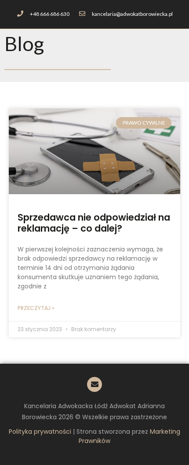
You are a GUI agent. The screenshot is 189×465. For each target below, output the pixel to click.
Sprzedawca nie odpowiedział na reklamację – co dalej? (94, 223)
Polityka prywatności (40, 431)
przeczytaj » (36, 308)
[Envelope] (94, 384)
